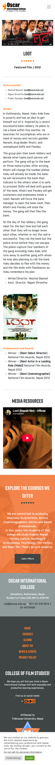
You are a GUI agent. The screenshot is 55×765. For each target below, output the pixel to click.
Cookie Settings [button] (13, 758)
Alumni (27, 640)
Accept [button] (30, 758)
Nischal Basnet (26, 90)
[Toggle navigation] (49, 7)
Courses (27, 634)
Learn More (27, 559)
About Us (27, 646)
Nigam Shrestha (26, 94)
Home (27, 628)
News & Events (27, 651)
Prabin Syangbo (26, 98)
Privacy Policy (27, 657)
